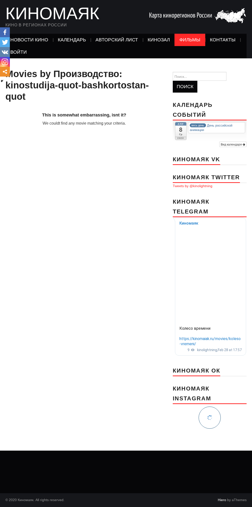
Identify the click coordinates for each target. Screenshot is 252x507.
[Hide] (2, 81)
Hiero (222, 500)
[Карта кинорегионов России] (197, 15)
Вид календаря (232, 144)
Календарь (72, 39)
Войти (18, 52)
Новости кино (29, 39)
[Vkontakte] (5, 52)
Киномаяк (52, 13)
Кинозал (159, 39)
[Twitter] (5, 42)
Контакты (223, 39)
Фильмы (189, 39)
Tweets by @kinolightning (192, 186)
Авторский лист (116, 39)
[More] (5, 72)
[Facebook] (5, 32)
